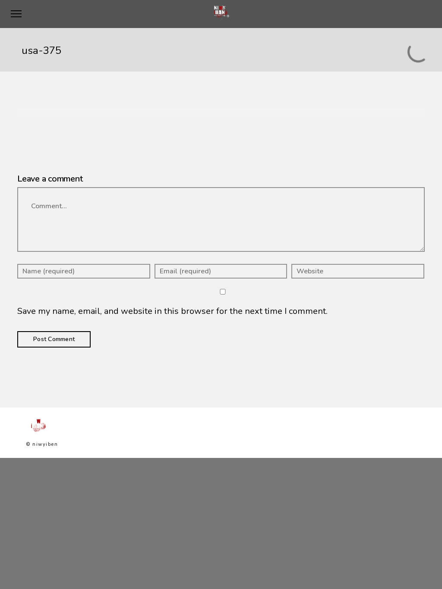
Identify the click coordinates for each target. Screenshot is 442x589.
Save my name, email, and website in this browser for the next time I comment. (172, 311)
